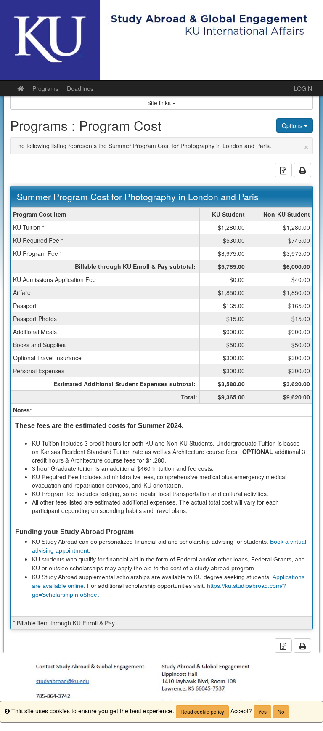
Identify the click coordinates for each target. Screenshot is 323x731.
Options (293, 125)
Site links (159, 102)
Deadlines (80, 88)
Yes (262, 711)
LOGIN (303, 88)
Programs (45, 88)
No (281, 711)
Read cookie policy (202, 711)
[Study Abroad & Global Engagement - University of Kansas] (161, 40)
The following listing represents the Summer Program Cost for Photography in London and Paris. (161, 145)
